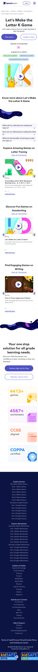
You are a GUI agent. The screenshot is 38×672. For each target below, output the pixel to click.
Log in (26, 3)
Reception (28, 11)
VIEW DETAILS (10, 194)
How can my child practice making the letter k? (19, 133)
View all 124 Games (19, 155)
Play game (9, 37)
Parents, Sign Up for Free (19, 368)
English (20, 11)
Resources (5, 11)
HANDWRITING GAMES (18, 59)
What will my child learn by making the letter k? (17, 126)
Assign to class (28, 37)
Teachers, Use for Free (19, 377)
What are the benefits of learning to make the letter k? (18, 139)
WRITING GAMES (27, 56)
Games (13, 11)
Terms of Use (6, 640)
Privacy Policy (18, 640)
